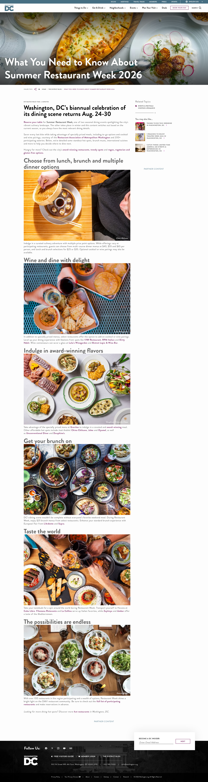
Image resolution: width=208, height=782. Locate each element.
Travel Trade (139, 2)
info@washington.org (130, 764)
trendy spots (97, 149)
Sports (174, 2)
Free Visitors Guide (64, 756)
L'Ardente (49, 523)
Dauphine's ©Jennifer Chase (117, 422)
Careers (96, 777)
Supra (126, 512)
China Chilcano (122, 238)
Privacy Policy (55, 777)
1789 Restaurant (92, 339)
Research (126, 777)
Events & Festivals (146, 106)
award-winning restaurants (76, 149)
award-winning (114, 427)
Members (153, 2)
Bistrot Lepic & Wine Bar (105, 342)
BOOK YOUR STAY (179, 8)
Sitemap (106, 777)
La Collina (67, 611)
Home (44, 89)
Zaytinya (108, 611)
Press (164, 2)
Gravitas (74, 427)
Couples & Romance (146, 108)
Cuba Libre (29, 611)
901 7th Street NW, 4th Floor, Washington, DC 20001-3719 (74, 764)
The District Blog (55, 89)
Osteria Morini (122, 693)
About (87, 777)
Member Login (88, 756)
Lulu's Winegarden (121, 331)
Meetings (125, 2)
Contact (116, 777)
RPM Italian (108, 339)
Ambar (120, 611)
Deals (164, 7)
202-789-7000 (109, 764)
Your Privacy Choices (71, 777)
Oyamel (102, 430)
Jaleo (90, 430)
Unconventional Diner (37, 433)
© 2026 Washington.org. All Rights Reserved (148, 777)
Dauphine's (59, 433)
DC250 (113, 2)
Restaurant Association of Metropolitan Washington (84, 137)
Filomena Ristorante (46, 611)
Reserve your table (33, 122)
